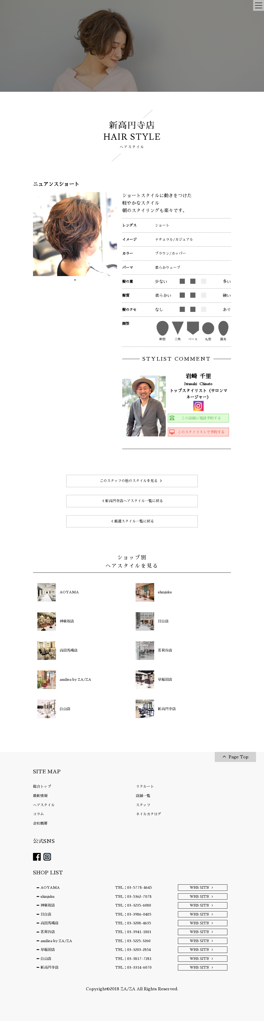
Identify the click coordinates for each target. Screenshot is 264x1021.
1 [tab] (75, 280)
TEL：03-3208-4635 (133, 923)
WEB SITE (199, 887)
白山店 (45, 958)
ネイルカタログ (148, 814)
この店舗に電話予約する (201, 418)
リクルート (145, 786)
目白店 (45, 914)
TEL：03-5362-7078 (133, 896)
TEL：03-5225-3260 (133, 941)
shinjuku (47, 896)
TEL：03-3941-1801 (133, 932)
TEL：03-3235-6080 (133, 905)
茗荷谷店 (47, 932)
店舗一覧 (143, 796)
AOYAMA (50, 887)
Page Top (238, 757)
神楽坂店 (47, 905)
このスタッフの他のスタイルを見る (129, 481)
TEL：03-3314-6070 (133, 967)
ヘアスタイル (44, 805)
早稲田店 (47, 949)
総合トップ (42, 786)
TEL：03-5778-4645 (133, 887)
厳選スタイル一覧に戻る (134, 521)
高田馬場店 (49, 923)
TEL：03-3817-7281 (133, 958)
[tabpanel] (75, 234)
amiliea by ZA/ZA (56, 941)
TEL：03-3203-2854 (133, 949)
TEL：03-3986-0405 (133, 914)
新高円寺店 (49, 967)
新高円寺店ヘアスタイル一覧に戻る (134, 501)
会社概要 (40, 823)
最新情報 (40, 796)
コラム (38, 814)
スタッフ (143, 805)
